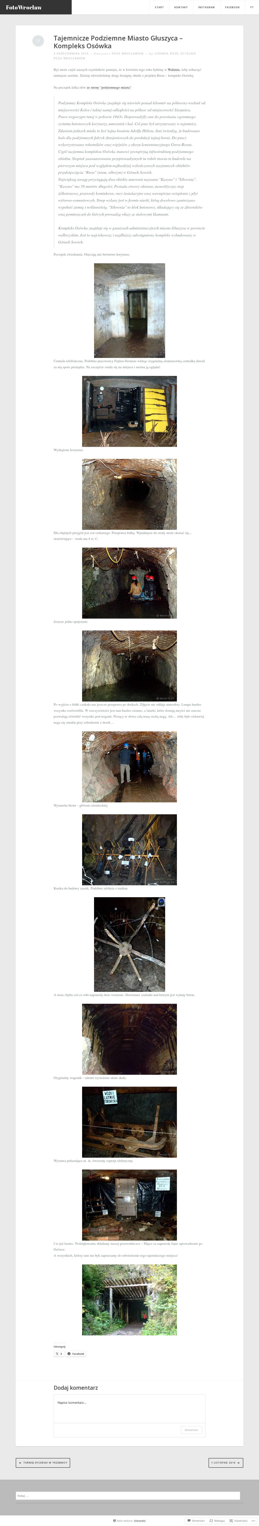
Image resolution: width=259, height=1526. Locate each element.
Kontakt (181, 7)
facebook (232, 7)
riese (174, 53)
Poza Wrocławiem (128, 53)
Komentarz (191, 1430)
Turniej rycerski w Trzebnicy (45, 1462)
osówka (161, 53)
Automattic (140, 1520)
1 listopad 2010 (223, 1462)
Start (159, 7)
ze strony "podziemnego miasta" (109, 87)
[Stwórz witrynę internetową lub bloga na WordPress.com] (114, 1521)
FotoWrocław (24, 7)
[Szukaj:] (128, 1495)
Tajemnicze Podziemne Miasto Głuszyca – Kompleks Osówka (118, 42)
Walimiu (174, 69)
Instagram (206, 7)
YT (252, 7)
